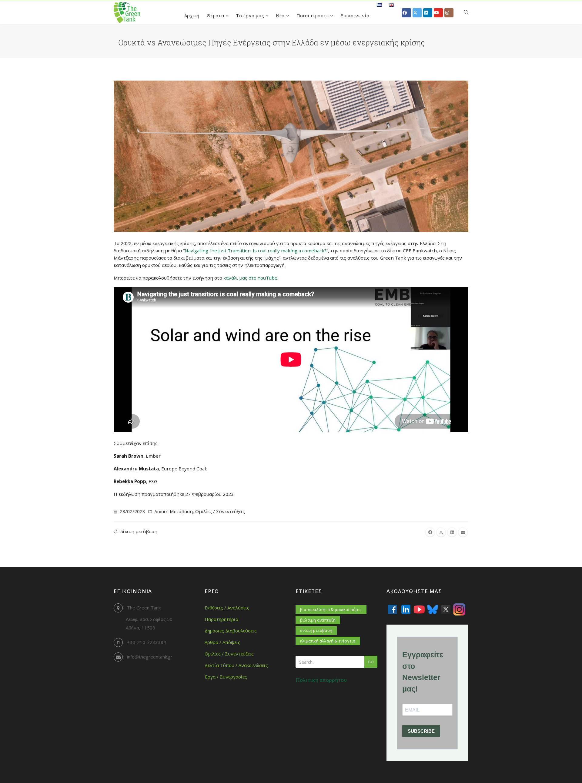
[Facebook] (392, 609)
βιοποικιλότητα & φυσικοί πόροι (331, 609)
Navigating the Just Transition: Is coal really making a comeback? (255, 250)
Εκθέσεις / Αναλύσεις (227, 608)
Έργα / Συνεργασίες (226, 677)
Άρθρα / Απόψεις (222, 642)
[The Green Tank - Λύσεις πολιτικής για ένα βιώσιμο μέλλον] (127, 12)
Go (371, 662)
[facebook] (430, 532)
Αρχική (192, 15)
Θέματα (216, 15)
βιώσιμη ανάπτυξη (318, 620)
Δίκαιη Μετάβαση (173, 511)
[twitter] (441, 532)
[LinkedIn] (406, 609)
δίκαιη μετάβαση (138, 531)
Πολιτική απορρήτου (321, 679)
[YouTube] (419, 609)
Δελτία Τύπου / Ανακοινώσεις (236, 665)
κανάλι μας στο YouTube (250, 278)
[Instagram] (459, 609)
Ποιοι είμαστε (313, 15)
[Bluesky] (432, 609)
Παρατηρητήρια (221, 619)
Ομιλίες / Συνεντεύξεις (220, 511)
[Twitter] (446, 609)
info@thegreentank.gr (149, 657)
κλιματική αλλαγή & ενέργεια (327, 641)
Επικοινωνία (355, 15)
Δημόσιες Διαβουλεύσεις (231, 631)
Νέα (281, 15)
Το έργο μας (251, 15)
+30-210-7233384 (146, 642)
